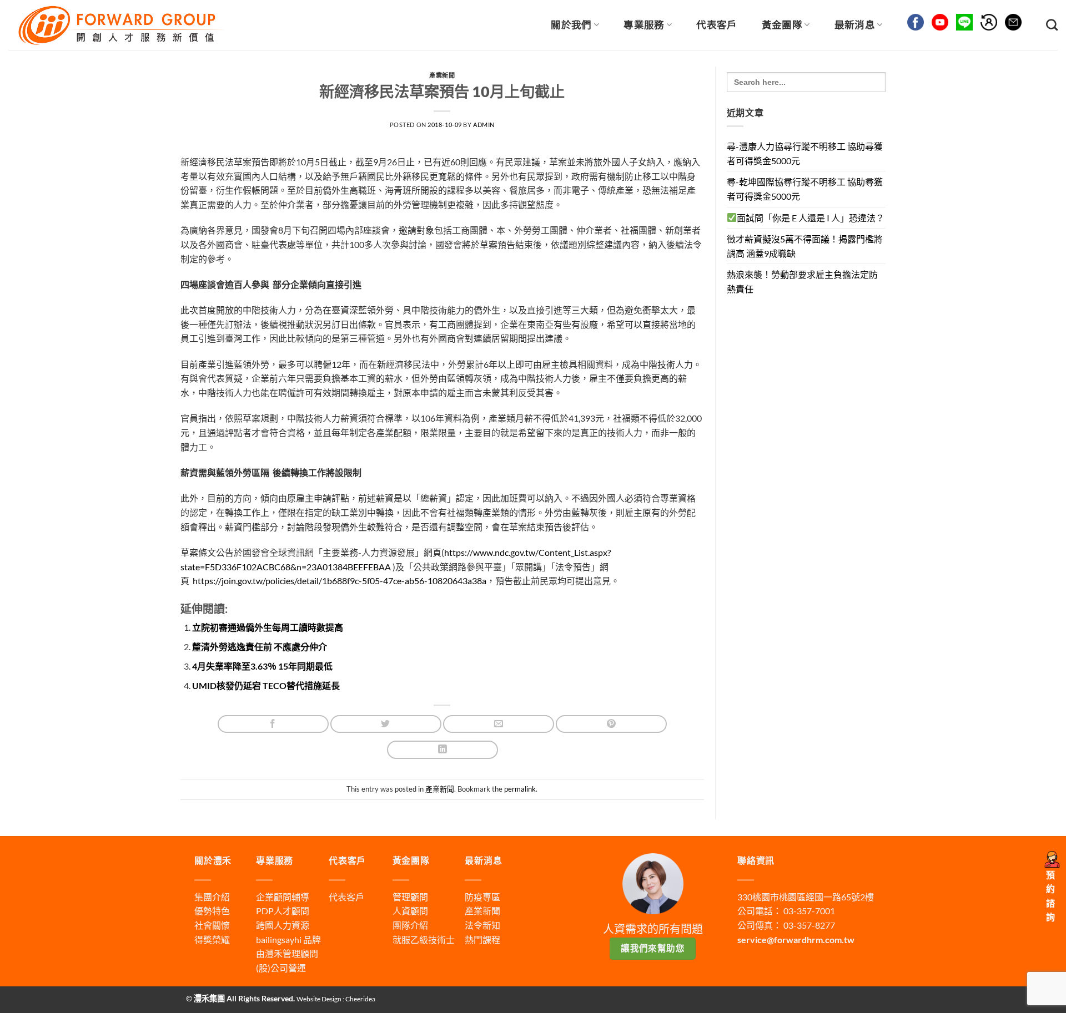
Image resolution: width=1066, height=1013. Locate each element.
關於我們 (571, 25)
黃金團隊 (782, 25)
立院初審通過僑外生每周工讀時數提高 (267, 627)
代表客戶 (716, 25)
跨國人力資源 (282, 925)
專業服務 (643, 25)
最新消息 (854, 25)
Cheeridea (360, 999)
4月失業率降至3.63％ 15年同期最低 (262, 666)
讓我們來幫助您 (653, 948)
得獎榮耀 (212, 939)
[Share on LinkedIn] (442, 750)
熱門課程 (482, 939)
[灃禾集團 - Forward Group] (120, 25)
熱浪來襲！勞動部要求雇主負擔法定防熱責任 (802, 281)
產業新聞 (442, 75)
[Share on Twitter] (385, 724)
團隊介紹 (410, 925)
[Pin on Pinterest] (611, 724)
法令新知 (482, 925)
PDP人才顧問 (282, 910)
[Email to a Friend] (498, 724)
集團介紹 (212, 897)
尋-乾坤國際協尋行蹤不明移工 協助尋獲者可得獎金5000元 (805, 188)
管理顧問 (410, 897)
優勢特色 (212, 910)
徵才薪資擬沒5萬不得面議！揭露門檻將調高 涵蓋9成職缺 (805, 246)
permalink (520, 788)
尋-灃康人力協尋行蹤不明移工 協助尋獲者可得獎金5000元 (805, 153)
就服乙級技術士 (424, 939)
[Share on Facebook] (273, 724)
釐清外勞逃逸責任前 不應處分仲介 (259, 646)
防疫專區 (482, 897)
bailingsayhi (278, 939)
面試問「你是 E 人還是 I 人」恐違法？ (810, 217)
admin (484, 124)
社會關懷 (212, 925)
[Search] (1052, 24)
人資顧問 (410, 910)
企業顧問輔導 (282, 897)
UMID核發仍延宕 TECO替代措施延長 (266, 685)
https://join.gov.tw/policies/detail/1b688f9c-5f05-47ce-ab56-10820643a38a (339, 580)
